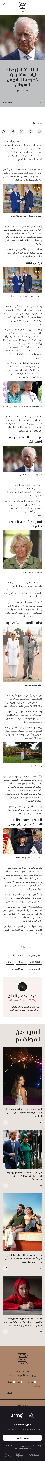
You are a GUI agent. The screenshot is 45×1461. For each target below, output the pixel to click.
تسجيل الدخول (23, 1437)
